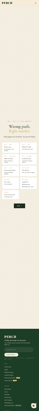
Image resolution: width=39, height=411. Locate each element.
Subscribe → (11, 354)
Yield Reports (8, 403)
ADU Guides (8, 400)
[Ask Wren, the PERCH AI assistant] (34, 406)
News (6, 392)
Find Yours (7, 367)
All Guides (7, 389)
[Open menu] (35, 3)
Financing (7, 397)
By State (7, 394)
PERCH (7, 3)
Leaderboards (8, 375)
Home (19, 206)
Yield (6, 369)
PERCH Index (8, 372)
